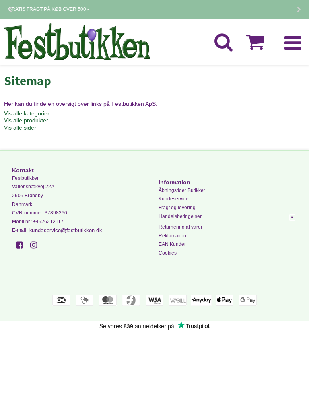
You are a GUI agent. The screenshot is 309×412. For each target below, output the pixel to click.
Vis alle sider (20, 127)
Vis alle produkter (26, 120)
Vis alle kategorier (26, 113)
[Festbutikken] (77, 41)
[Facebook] (22, 245)
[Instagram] (36, 245)
